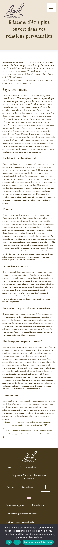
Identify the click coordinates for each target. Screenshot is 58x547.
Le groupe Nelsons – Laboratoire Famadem (29, 477)
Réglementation (28, 466)
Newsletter (28, 486)
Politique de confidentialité (20, 521)
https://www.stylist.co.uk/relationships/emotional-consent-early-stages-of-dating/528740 (29, 423)
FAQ (9, 466)
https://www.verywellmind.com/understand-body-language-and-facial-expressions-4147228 (29, 432)
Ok (8, 542)
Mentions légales (15, 505)
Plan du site (38, 505)
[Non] (54, 535)
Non (17, 542)
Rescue (10, 486)
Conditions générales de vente (21, 513)
